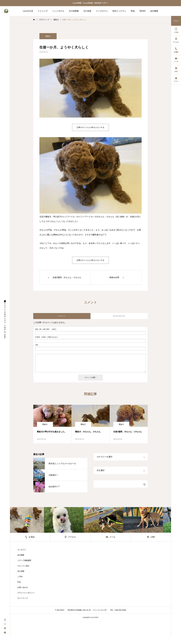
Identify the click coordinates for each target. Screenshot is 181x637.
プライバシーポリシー (26, 593)
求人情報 (20, 571)
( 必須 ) (45, 329)
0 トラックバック (119, 316)
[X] (5, 624)
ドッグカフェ (102, 11)
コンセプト (21, 549)
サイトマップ (22, 598)
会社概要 (154, 11)
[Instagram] (5, 619)
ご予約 (20, 576)
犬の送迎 (87, 11)
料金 (133, 11)
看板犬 (48, 36)
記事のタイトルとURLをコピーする (90, 127)
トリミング (43, 11)
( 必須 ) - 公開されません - (46, 337)
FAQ (19, 582)
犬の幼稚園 (74, 11)
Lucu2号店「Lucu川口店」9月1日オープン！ (90, 3)
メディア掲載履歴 (24, 560)
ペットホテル (58, 11)
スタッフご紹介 (23, 566)
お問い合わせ (22, 587)
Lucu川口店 (28, 11)
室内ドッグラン (119, 11)
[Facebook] (5, 628)
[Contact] (5, 632)
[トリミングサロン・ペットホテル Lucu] (6, 11)
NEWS (143, 11)
